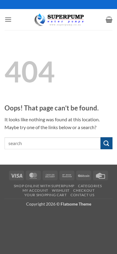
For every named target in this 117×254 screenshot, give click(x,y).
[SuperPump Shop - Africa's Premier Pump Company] (58, 19)
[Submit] (106, 143)
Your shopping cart (45, 195)
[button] (8, 19)
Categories (90, 186)
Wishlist (61, 190)
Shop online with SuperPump (44, 186)
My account (35, 190)
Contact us (82, 195)
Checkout (83, 190)
